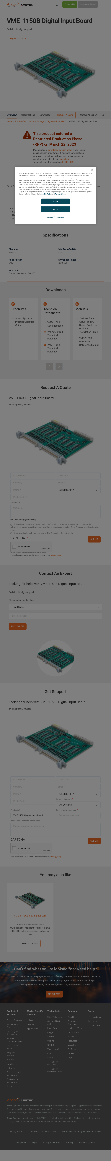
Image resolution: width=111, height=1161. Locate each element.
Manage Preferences (55, 217)
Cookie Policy (46, 194)
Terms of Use (60, 194)
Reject (55, 209)
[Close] (92, 170)
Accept (55, 201)
